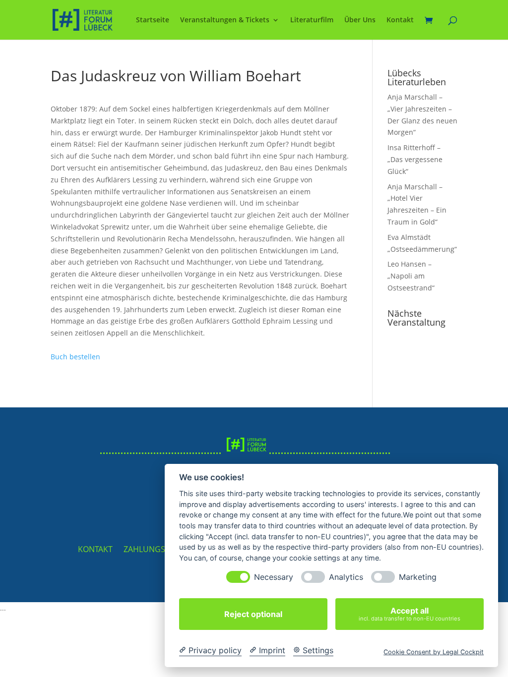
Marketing (418, 577)
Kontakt (400, 20)
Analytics (346, 577)
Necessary (273, 577)
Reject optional (253, 614)
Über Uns (360, 20)
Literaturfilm (311, 20)
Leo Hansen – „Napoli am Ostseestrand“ (411, 275)
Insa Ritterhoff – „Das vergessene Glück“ (415, 159)
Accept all (409, 614)
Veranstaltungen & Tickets (224, 20)
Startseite (152, 20)
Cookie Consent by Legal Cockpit (433, 652)
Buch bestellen (75, 356)
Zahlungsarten (157, 550)
